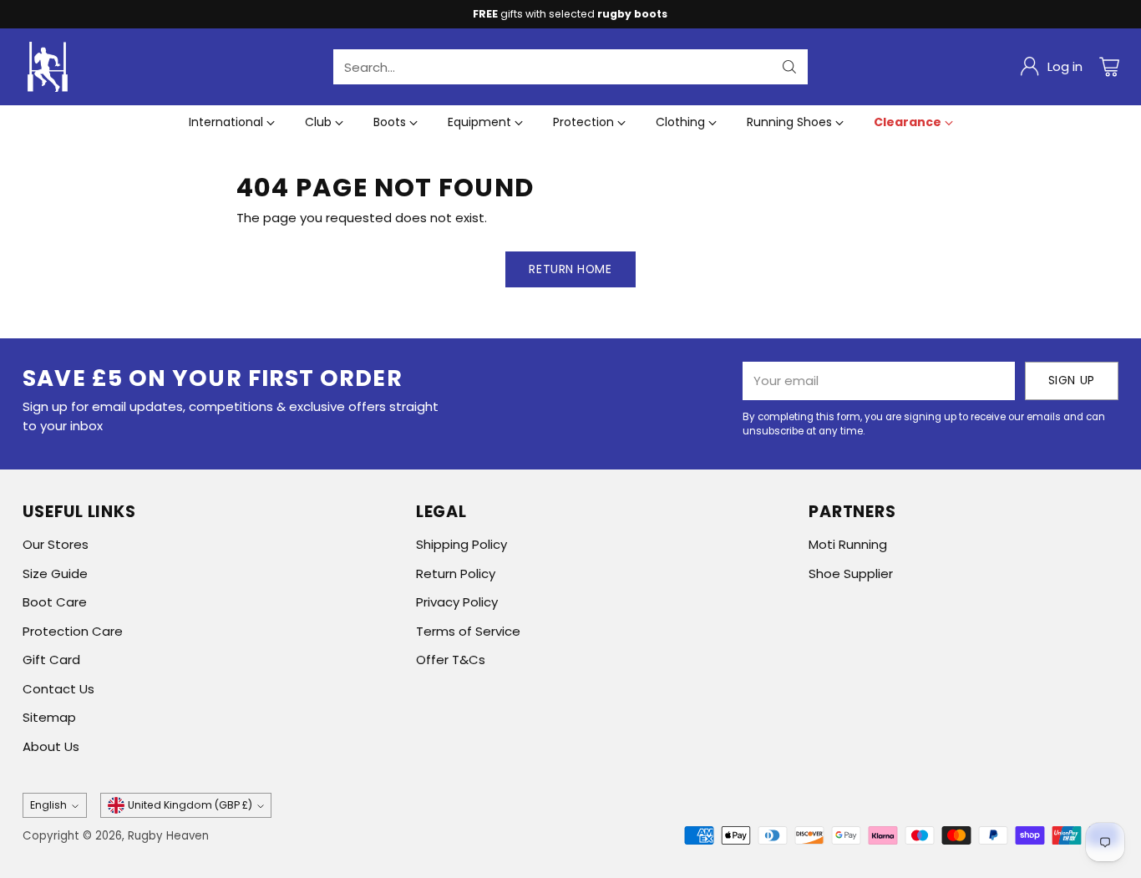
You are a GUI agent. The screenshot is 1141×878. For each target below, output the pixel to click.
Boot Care (55, 602)
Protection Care (73, 631)
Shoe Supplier (851, 573)
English (48, 805)
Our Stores (56, 544)
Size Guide (55, 573)
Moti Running (848, 544)
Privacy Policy (457, 602)
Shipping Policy (461, 544)
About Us (51, 746)
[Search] (789, 66)
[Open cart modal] (1109, 67)
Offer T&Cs (450, 659)
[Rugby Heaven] (48, 67)
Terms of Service (468, 631)
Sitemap (49, 717)
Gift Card (51, 659)
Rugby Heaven (168, 836)
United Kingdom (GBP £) (190, 805)
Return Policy (455, 573)
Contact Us (58, 689)
